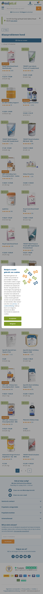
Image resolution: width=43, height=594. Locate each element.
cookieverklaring (9, 306)
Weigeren (13, 324)
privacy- (15, 304)
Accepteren (12, 318)
